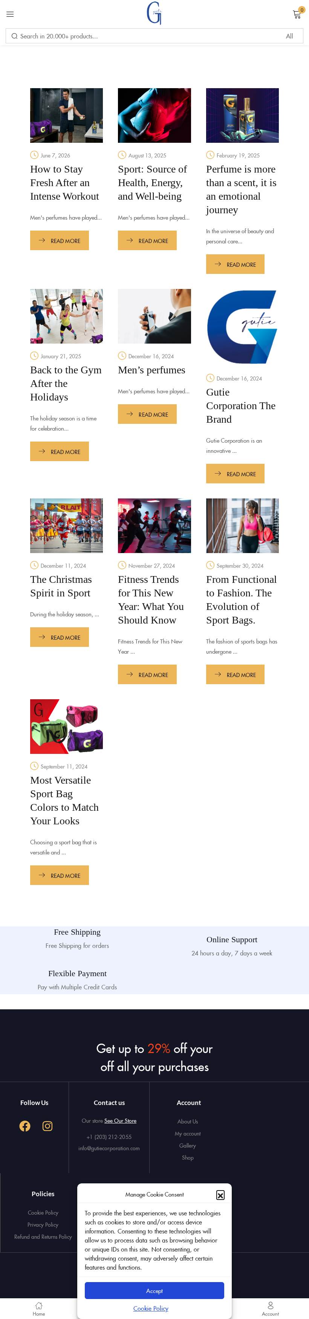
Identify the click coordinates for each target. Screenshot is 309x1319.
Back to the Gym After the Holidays (66, 383)
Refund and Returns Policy (43, 1236)
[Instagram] (47, 1126)
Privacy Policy (43, 1224)
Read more (65, 241)
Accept (154, 1291)
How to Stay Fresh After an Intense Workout (64, 182)
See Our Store (120, 1120)
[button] (220, 1194)
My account (187, 1133)
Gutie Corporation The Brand (240, 405)
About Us (187, 1121)
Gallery (187, 1145)
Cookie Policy (150, 1308)
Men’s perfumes (151, 370)
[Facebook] (25, 1126)
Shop (188, 1157)
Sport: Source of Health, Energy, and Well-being (152, 182)
